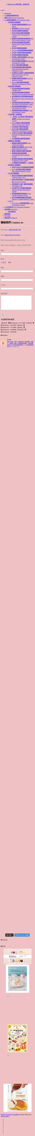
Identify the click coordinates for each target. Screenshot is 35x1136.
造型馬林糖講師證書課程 (20, 55)
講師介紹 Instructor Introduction (14, 18)
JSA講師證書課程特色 (11, 15)
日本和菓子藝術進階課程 (20, 127)
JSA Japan (7, 215)
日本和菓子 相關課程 (15, 114)
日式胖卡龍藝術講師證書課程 (21, 52)
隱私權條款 (12, 211)
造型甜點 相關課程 (14, 22)
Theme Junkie (5, 1116)
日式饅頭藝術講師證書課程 (21, 138)
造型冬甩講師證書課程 (19, 48)
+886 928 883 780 (14, 230)
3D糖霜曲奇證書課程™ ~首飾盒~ (23, 163)
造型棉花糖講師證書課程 (20, 31)
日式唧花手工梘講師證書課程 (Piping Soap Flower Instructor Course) (21, 189)
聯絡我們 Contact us (10, 218)
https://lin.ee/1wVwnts (12, 235)
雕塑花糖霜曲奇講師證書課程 (21, 151)
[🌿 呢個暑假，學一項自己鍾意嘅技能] (17, 751)
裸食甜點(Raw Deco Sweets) (21, 28)
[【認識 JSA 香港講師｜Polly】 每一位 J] (17, 465)
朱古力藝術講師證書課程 (20, 65)
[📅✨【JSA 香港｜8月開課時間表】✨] (17, 699)
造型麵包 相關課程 (14, 165)
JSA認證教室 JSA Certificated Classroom (17, 207)
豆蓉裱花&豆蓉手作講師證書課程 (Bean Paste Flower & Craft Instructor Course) (23, 74)
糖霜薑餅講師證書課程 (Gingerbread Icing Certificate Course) (21, 154)
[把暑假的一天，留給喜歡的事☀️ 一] (17, 393)
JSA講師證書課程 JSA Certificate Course (17, 20)
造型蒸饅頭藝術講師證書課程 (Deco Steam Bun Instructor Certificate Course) (21, 69)
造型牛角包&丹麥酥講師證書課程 (23, 167)
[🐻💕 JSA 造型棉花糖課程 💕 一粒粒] (17, 602)
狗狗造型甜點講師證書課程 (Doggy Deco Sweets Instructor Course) (21, 44)
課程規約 (7, 214)
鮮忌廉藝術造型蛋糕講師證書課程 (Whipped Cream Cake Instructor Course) (22, 98)
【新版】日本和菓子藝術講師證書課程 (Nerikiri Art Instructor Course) (22, 119)
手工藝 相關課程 (13, 173)
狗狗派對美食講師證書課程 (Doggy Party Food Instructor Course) (21, 34)
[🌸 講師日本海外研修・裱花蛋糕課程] (17, 425)
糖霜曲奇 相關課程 (14, 141)
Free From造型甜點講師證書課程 (22, 50)
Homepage (7, 13)
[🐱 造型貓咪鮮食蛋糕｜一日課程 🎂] (17, 575)
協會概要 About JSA (10, 209)
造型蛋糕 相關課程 (14, 86)
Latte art (10, 201)
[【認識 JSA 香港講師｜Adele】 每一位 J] (17, 628)
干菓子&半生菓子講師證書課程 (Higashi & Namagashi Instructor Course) (22, 134)
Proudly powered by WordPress (10, 1114)
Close (2, 10)
